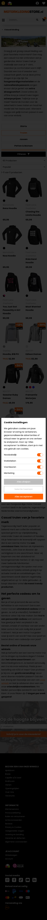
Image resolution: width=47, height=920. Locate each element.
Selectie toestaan (23, 489)
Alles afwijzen (23, 481)
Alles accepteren (23, 496)
